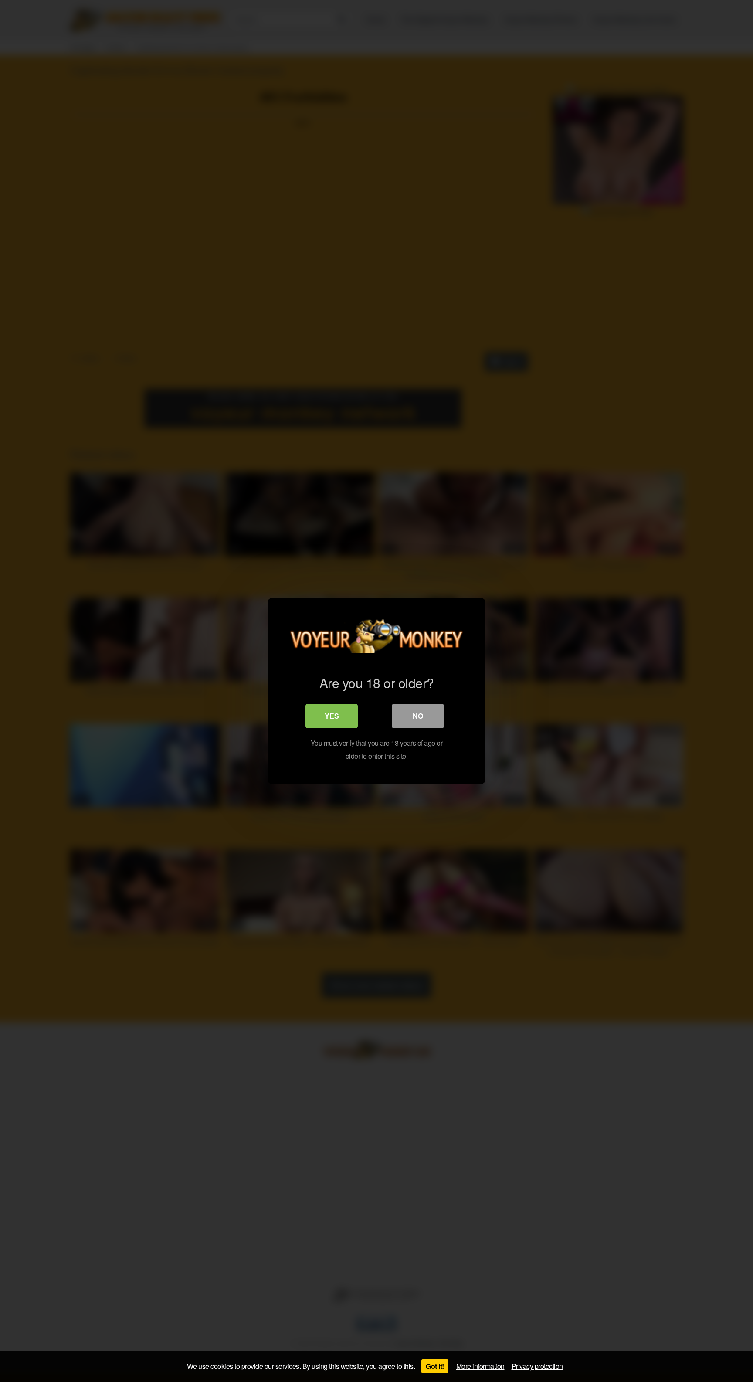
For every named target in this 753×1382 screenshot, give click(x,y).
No (418, 716)
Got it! (435, 1366)
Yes (332, 716)
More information (480, 1366)
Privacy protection (537, 1366)
